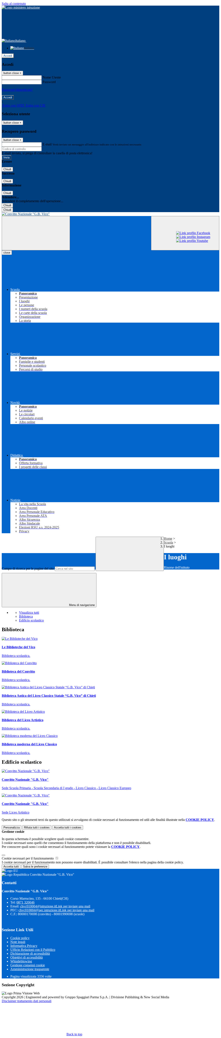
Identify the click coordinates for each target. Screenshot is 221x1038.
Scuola (168, 542)
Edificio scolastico (31, 620)
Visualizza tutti (29, 612)
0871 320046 (25, 902)
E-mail (47, 144)
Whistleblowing (21, 961)
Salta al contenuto (14, 3)
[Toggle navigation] (36, 233)
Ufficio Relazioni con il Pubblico (32, 949)
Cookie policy (20, 938)
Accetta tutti (67, 827)
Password (49, 82)
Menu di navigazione (81, 605)
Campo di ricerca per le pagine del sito (28, 568)
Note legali (17, 942)
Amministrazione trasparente (29, 969)
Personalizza (11, 827)
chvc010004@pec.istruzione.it (56, 910)
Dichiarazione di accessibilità (30, 953)
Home (168, 538)
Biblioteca (26, 616)
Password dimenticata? (17, 89)
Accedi (7, 55)
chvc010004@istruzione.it (55, 906)
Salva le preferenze (35, 866)
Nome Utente (52, 77)
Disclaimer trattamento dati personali (26, 1001)
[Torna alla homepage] (110, 214)
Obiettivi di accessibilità (26, 957)
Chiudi (7, 169)
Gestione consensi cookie (27, 965)
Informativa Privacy (23, 946)
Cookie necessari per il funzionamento (28, 858)
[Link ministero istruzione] (21, 7)
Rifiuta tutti (37, 827)
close (6, 252)
